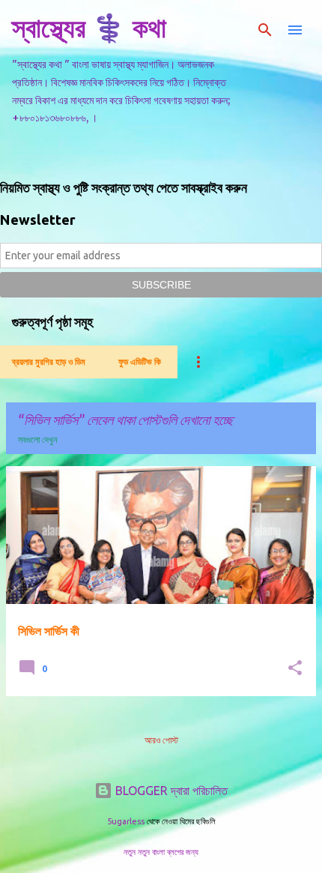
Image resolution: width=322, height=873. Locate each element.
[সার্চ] (265, 30)
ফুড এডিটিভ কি (139, 361)
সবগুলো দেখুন (37, 439)
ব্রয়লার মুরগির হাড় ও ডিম (48, 361)
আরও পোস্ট (161, 740)
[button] (295, 669)
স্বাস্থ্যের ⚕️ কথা (89, 27)
